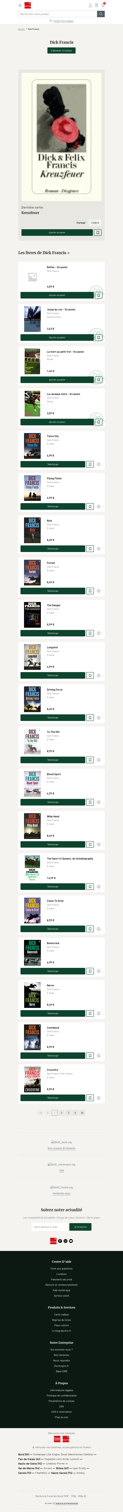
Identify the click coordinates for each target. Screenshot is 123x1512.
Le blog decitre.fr (61, 1330)
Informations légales (61, 1390)
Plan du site (61, 1417)
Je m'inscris (80, 1226)
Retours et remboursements (61, 1284)
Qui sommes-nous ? (61, 1349)
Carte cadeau (61, 1314)
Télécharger (53, 464)
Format (81, 222)
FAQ (61, 1170)
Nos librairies (61, 1355)
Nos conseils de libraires (61, 1148)
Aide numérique (61, 1290)
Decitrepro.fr (61, 1365)
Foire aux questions (62, 1268)
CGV (61, 1406)
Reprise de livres (61, 1320)
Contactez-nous (61, 1193)
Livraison (61, 1274)
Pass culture (61, 1325)
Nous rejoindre (61, 1360)
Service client (61, 1295)
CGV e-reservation (61, 1411)
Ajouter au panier (57, 232)
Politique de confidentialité (62, 1395)
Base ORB (61, 1371)
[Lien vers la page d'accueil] (28, 5)
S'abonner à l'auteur (61, 50)
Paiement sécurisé (61, 1279)
